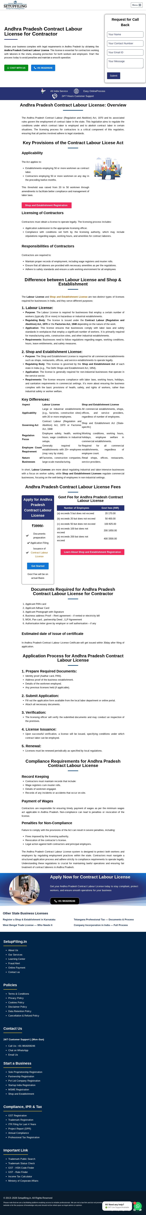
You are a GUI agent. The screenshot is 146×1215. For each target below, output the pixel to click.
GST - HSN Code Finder (21, 1167)
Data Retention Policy (19, 1011)
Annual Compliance (18, 1133)
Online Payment (16, 967)
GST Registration (17, 1115)
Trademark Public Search (21, 1159)
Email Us (13, 1054)
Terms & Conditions (18, 993)
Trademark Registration (20, 1120)
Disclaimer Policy (17, 1006)
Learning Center (16, 959)
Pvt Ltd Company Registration (24, 1080)
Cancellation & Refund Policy (23, 1015)
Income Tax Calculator (20, 1176)
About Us (13, 950)
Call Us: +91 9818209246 (21, 1046)
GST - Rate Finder (18, 1172)
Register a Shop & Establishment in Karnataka (29, 919)
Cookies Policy (16, 1002)
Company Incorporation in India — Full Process (101, 925)
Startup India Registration (21, 1085)
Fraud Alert (14, 963)
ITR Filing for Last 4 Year (21, 1124)
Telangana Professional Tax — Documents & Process (104, 919)
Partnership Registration (21, 1076)
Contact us (14, 972)
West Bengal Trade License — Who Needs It (27, 925)
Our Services (15, 954)
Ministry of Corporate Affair (22, 1180)
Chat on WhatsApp (18, 1050)
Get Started (37, 566)
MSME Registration (18, 1089)
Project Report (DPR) (19, 1128)
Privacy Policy (16, 998)
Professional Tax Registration (23, 1137)
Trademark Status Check (21, 1163)
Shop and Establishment (21, 1094)
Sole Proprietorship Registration (25, 1072)
